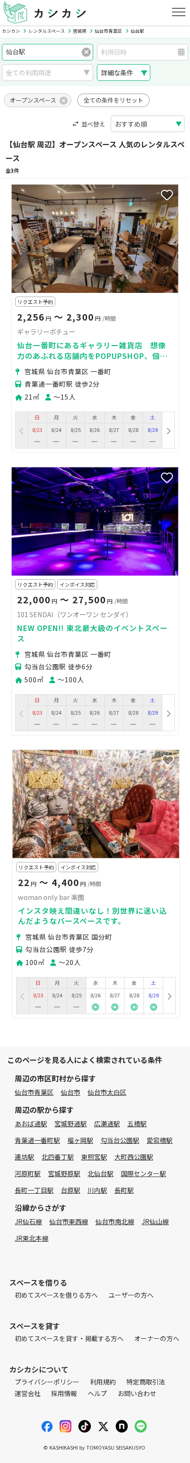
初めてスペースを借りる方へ (56, 1294)
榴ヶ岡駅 (80, 1140)
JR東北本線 (31, 1238)
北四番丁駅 (58, 1156)
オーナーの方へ (156, 1338)
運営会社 (28, 1393)
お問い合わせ (137, 1393)
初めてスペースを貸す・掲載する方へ (69, 1338)
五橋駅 (137, 1123)
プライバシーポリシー (47, 1381)
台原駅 (70, 1190)
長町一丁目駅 (34, 1190)
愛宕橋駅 (159, 1140)
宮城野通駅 (70, 1123)
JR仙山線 (155, 1221)
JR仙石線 (28, 1221)
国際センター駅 (143, 1173)
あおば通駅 (31, 1123)
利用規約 (103, 1381)
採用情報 (64, 1393)
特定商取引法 (145, 1381)
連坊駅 (24, 1156)
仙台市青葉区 (34, 1092)
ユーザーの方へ (131, 1294)
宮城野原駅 (64, 1173)
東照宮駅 (94, 1156)
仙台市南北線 (114, 1221)
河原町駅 (28, 1173)
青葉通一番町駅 (37, 1140)
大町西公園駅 (133, 1156)
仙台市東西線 (68, 1221)
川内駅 (97, 1190)
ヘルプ (97, 1393)
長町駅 (124, 1190)
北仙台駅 (100, 1173)
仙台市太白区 (107, 1092)
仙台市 (70, 1092)
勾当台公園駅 (120, 1140)
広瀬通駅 (107, 1123)
